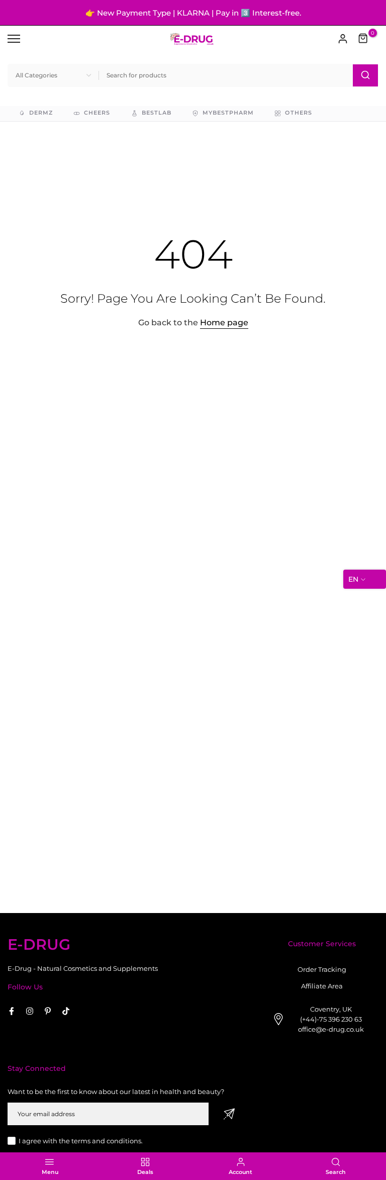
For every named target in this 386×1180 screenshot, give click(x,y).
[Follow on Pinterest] (48, 1011)
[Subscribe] (229, 1114)
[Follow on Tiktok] (66, 1011)
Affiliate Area (322, 986)
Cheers (97, 113)
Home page (224, 322)
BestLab (156, 113)
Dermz (41, 113)
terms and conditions (106, 1141)
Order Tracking (322, 969)
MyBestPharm (228, 113)
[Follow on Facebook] (12, 1011)
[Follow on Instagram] (30, 1011)
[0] (363, 38)
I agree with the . (81, 1141)
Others (298, 113)
